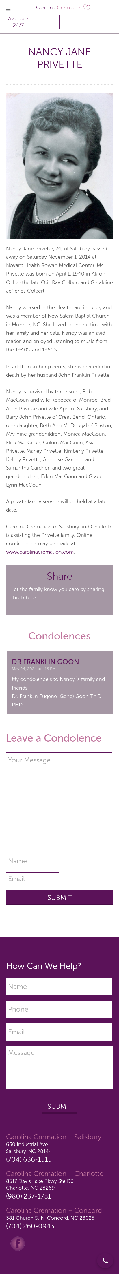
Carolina (59, 7)
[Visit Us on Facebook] (17, 1243)
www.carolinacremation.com (40, 552)
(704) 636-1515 (29, 1159)
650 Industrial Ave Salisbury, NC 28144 (29, 1147)
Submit (59, 1106)
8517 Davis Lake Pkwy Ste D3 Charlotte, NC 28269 (40, 1184)
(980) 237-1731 (28, 1196)
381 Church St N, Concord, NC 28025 (50, 1218)
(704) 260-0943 (30, 1226)
